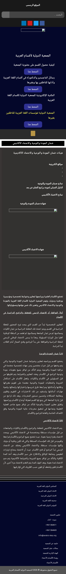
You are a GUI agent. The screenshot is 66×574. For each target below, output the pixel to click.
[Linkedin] (23, 23)
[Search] (5, 15)
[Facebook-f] (42, 23)
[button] (33, 107)
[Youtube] (30, 23)
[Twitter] (36, 23)
